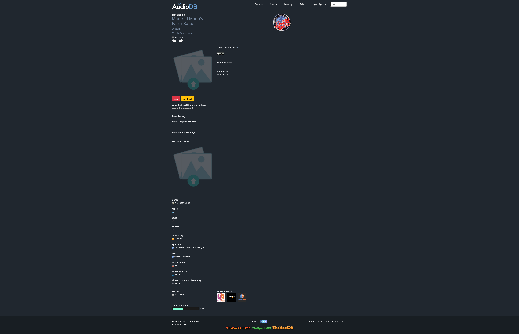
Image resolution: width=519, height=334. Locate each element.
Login (314, 4)
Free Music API (179, 324)
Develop (288, 4)
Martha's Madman (182, 33)
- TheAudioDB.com (194, 321)
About (311, 321)
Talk (302, 4)
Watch (176, 28)
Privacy (329, 321)
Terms (320, 321)
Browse (259, 4)
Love (176, 98)
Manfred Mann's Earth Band (187, 21)
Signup (322, 4)
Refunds (339, 321)
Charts (273, 4)
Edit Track (187, 98)
